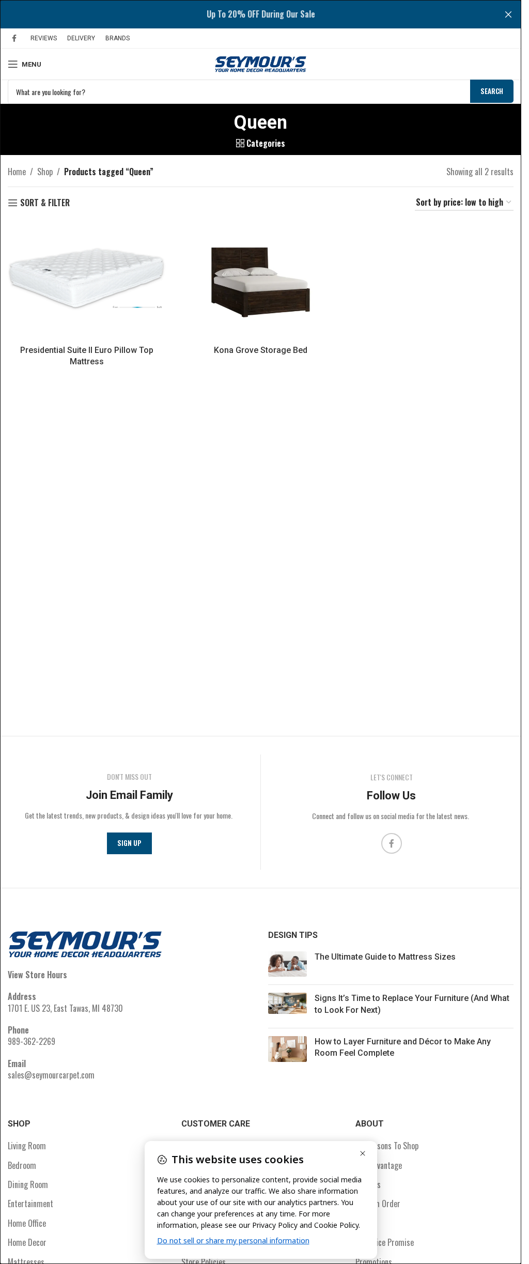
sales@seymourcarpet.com (51, 1075)
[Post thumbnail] (287, 964)
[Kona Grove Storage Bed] (260, 280)
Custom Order (377, 1203)
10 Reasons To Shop (386, 1145)
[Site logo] (260, 63)
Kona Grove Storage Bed (260, 350)
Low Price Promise (384, 1242)
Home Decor (27, 1242)
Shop (45, 171)
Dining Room (28, 1184)
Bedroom (22, 1165)
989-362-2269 (31, 1041)
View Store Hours (37, 974)
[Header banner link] (260, 14)
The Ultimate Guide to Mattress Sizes (385, 957)
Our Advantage (378, 1165)
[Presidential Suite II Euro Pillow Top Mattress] (87, 280)
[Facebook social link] (14, 38)
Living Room (27, 1145)
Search (491, 91)
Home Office (27, 1223)
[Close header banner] (508, 14)
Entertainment (30, 1203)
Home (17, 171)
